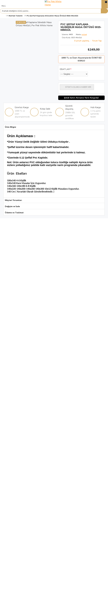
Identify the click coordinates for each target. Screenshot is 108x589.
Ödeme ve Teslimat (14, 212)
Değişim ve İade (12, 206)
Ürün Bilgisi (10, 127)
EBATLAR (65, 69)
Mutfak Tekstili (15, 16)
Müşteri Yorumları (13, 200)
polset (84, 34)
